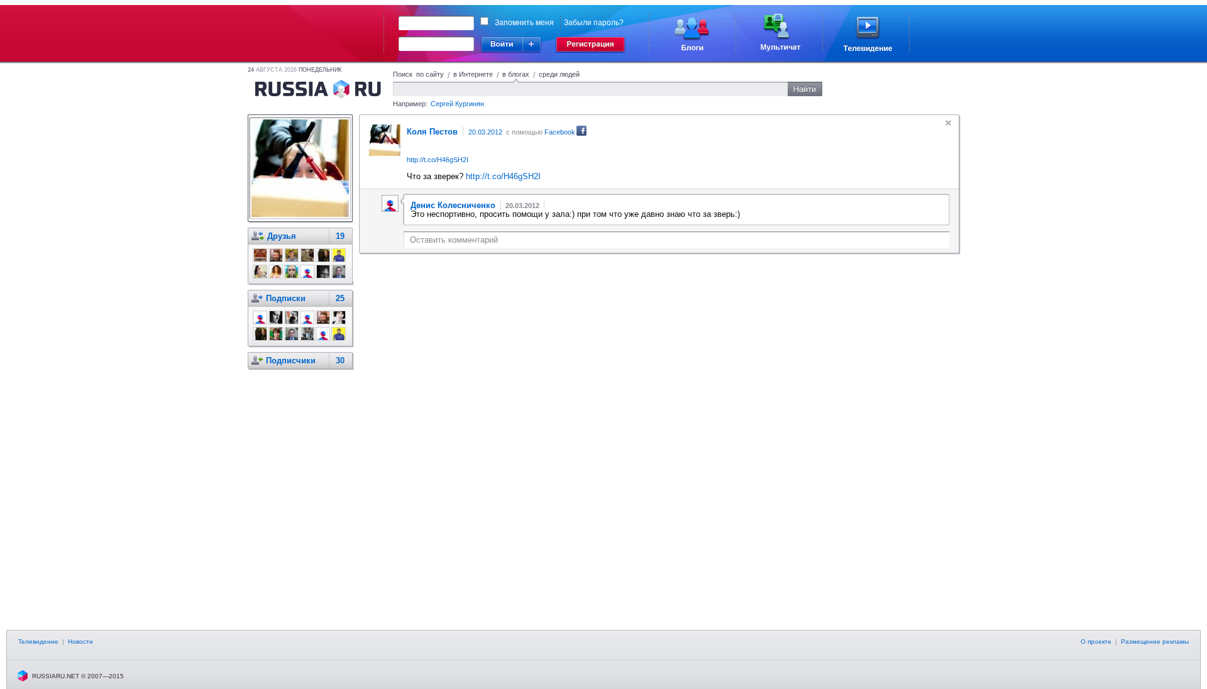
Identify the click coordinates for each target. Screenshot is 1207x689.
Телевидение (38, 641)
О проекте (1096, 641)
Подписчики (291, 360)
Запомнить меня (524, 22)
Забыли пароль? (594, 22)
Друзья (281, 236)
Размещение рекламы (1155, 641)
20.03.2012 (485, 132)
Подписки (286, 298)
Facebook (559, 132)
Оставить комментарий (454, 240)
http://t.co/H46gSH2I (437, 159)
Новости (80, 641)
